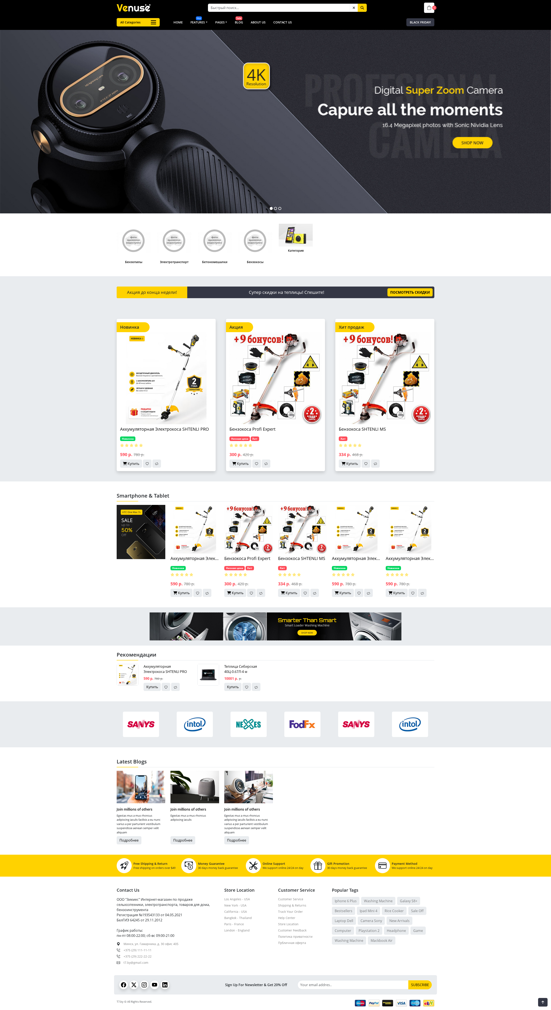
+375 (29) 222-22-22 (138, 956)
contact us (282, 22)
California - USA (235, 912)
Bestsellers (343, 910)
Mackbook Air (382, 940)
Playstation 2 (369, 930)
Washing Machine (378, 901)
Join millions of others (134, 809)
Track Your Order (290, 912)
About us (258, 22)
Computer (343, 930)
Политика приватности (295, 936)
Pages (220, 22)
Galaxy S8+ (408, 901)
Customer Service (290, 899)
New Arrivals (399, 920)
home (178, 22)
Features (197, 22)
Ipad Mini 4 (368, 910)
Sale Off (417, 910)
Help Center (286, 918)
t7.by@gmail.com (136, 963)
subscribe (420, 984)
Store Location (288, 924)
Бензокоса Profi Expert (252, 429)
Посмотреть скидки (410, 292)
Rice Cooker (394, 910)
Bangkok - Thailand (238, 918)
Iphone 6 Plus (346, 901)
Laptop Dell (344, 920)
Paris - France (234, 924)
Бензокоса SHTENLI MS (362, 429)
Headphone (396, 930)
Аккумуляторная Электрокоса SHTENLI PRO (164, 429)
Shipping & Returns (292, 905)
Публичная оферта (292, 943)
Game (418, 930)
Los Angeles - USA (237, 899)
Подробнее (129, 840)
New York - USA (235, 905)
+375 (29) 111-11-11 (138, 950)
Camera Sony (371, 920)
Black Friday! (420, 22)
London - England (237, 930)
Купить (133, 463)
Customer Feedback (292, 930)
